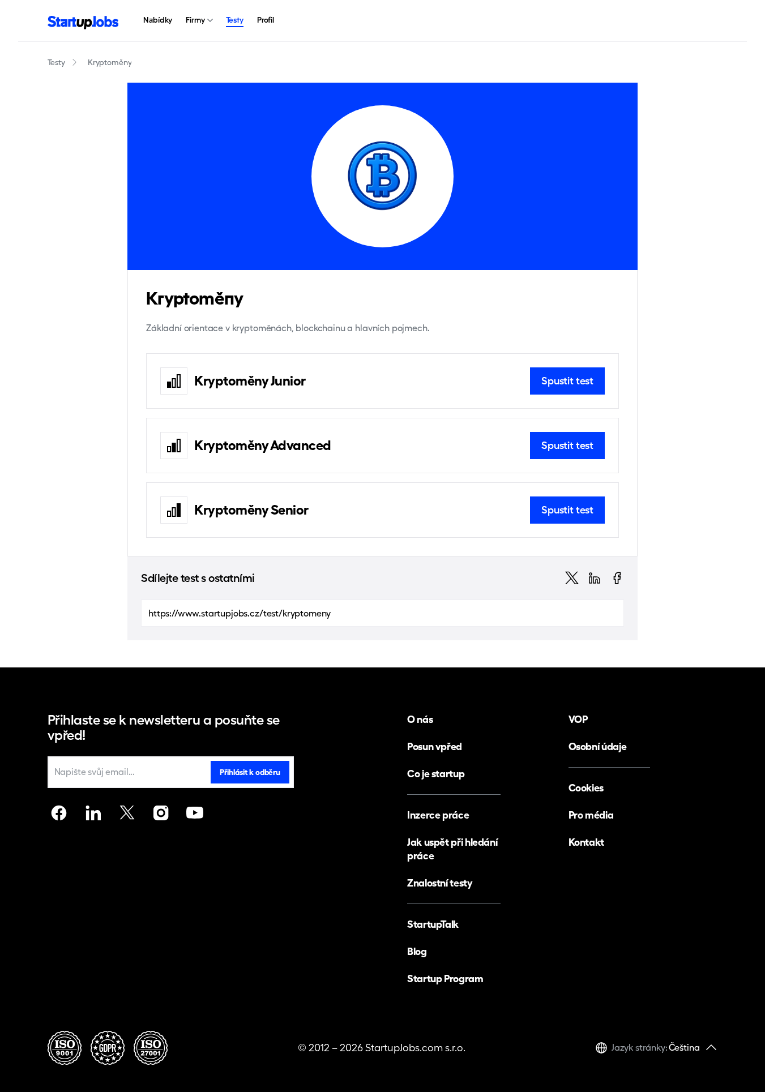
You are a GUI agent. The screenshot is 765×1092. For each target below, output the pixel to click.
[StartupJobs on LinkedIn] (93, 813)
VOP (578, 719)
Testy (234, 19)
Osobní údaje (598, 746)
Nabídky (157, 19)
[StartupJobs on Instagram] (160, 813)
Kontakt (586, 842)
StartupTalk (433, 924)
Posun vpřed (434, 746)
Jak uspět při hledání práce (452, 849)
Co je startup (435, 774)
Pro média (591, 815)
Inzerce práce (438, 815)
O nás (420, 719)
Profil (265, 19)
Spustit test (567, 381)
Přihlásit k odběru (250, 772)
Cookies (586, 788)
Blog (417, 951)
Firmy (195, 19)
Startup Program (445, 978)
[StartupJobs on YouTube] (194, 813)
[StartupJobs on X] (127, 813)
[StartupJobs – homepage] (83, 21)
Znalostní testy (440, 883)
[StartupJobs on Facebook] (59, 813)
